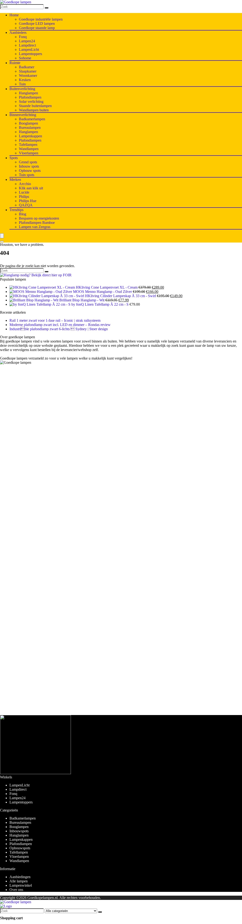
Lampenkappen (30, 136)
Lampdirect (27, 45)
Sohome (25, 58)
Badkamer (26, 67)
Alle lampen (18, 881)
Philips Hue (27, 201)
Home (14, 15)
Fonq (23, 37)
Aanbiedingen (19, 877)
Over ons (16, 890)
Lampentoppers (30, 54)
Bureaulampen (30, 128)
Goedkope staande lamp (37, 28)
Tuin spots (26, 175)
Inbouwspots (19, 831)
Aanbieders (17, 32)
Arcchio (25, 184)
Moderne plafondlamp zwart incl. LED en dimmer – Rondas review (60, 325)
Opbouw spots (30, 171)
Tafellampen (28, 145)
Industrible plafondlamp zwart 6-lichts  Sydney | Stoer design (58, 329)
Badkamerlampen (32, 119)
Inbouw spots (29, 166)
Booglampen (28, 123)
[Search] (2, 241)
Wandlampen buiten (34, 110)
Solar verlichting (31, 102)
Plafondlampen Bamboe (37, 223)
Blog (22, 214)
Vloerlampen (28, 153)
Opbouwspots (19, 848)
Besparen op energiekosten (39, 218)
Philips (24, 197)
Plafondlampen (30, 97)
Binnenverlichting (22, 115)
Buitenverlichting (22, 89)
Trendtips (16, 210)
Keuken (25, 80)
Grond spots (28, 162)
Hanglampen (28, 93)
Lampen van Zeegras (34, 227)
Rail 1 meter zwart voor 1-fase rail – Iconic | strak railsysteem (54, 320)
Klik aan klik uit (31, 188)
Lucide (24, 192)
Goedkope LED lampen (37, 24)
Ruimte (14, 63)
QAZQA (26, 205)
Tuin (22, 84)
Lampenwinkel (20, 885)
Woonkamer (28, 76)
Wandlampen (29, 149)
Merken (15, 180)
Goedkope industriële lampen (41, 19)
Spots (13, 158)
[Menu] (2, 235)
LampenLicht (29, 50)
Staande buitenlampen (35, 106)
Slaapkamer (27, 71)
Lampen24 (27, 41)
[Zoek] (46, 8)
